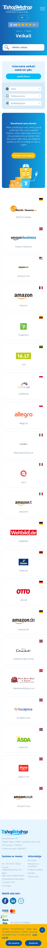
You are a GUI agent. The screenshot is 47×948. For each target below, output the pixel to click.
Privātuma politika (35, 869)
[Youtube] (21, 901)
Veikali (28, 31)
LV (22, 17)
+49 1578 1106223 (13, 864)
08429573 (22, 848)
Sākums (19, 31)
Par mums (32, 860)
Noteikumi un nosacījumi (33, 865)
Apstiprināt (33, 943)
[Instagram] (13, 901)
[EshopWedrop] (17, 9)
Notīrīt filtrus (23, 76)
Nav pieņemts (13, 943)
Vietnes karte (33, 876)
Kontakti (31, 873)
